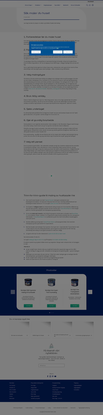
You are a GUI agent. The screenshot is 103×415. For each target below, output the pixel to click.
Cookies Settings (36, 51)
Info (57, 48)
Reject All (68, 51)
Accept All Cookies (58, 51)
